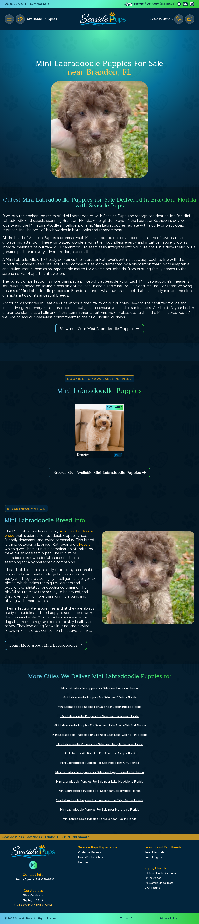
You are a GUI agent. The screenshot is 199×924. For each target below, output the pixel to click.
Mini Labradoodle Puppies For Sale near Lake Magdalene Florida (99, 781)
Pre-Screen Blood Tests (159, 882)
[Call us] (178, 19)
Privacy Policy (168, 918)
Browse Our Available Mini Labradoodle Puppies (97, 472)
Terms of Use (129, 918)
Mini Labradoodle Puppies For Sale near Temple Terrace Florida (99, 744)
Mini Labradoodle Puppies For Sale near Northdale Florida (99, 809)
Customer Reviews (89, 852)
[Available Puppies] (20, 19)
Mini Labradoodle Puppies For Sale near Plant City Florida (99, 763)
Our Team (84, 862)
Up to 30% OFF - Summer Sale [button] (27, 4)
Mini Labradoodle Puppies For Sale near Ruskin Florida (99, 819)
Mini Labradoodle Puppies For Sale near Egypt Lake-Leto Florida (99, 772)
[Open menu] (9, 19)
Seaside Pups (12, 837)
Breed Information (156, 852)
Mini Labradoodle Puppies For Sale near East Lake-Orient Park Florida (99, 735)
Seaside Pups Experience (97, 847)
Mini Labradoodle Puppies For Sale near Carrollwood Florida (99, 791)
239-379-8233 (160, 19)
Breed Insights (153, 857)
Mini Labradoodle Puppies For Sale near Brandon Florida (99, 688)
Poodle (85, 544)
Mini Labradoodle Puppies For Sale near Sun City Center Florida (99, 800)
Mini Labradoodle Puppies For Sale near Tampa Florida (100, 753)
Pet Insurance (153, 878)
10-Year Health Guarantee (161, 873)
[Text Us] (189, 19)
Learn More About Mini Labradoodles (43, 645)
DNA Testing (152, 887)
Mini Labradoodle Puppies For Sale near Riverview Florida (99, 716)
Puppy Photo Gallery (90, 857)
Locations (32, 837)
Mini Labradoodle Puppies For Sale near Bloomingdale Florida (99, 707)
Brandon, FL (52, 837)
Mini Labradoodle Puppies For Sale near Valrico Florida (99, 697)
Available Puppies (41, 19)
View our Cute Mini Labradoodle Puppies (98, 328)
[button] (179, 4)
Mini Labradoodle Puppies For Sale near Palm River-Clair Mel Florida (99, 725)
